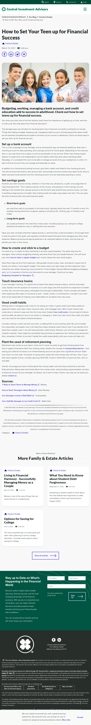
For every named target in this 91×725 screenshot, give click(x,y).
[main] (45, 329)
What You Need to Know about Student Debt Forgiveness (66, 478)
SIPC (10, 673)
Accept (80, 717)
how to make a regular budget (23, 257)
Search (46, 2)
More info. (66, 720)
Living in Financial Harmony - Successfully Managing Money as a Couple (20, 480)
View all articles (41, 555)
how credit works (61, 312)
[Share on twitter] (17, 54)
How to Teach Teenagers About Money (18, 390)
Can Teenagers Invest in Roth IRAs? (17, 396)
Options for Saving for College (19, 520)
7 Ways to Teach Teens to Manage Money (19, 385)
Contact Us (72, 2)
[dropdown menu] (85, 9)
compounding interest (74, 348)
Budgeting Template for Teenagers (16, 275)
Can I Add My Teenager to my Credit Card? (20, 401)
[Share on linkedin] (11, 54)
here (77, 703)
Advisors (58, 2)
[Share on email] (24, 54)
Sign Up (73, 596)
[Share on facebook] (4, 54)
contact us (12, 376)
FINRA (4, 673)
